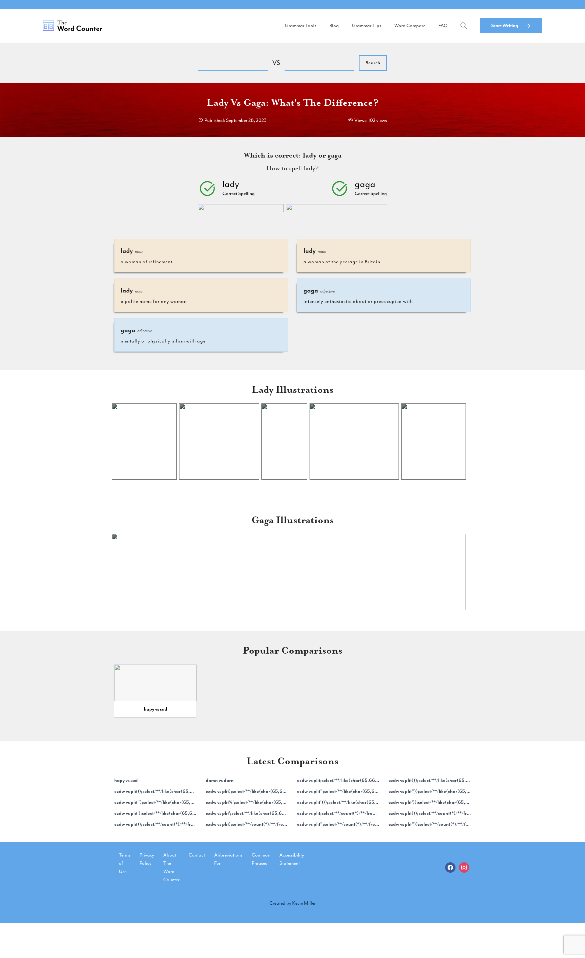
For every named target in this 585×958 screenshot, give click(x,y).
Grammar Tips (366, 26)
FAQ (443, 26)
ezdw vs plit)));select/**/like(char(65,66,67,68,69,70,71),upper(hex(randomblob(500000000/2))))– (429, 780)
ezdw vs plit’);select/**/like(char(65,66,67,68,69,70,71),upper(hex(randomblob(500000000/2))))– (155, 813)
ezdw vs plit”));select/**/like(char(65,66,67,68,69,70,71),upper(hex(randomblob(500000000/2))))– (429, 791)
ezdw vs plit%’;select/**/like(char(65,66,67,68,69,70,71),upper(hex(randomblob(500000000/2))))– (247, 802)
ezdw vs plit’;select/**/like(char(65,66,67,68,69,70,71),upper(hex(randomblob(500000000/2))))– (247, 813)
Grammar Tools (300, 26)
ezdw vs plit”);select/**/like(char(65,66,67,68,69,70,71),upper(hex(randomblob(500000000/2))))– (155, 802)
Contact (197, 855)
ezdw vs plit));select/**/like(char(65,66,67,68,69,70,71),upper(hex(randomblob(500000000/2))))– (155, 791)
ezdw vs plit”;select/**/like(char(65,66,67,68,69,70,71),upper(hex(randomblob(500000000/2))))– (338, 791)
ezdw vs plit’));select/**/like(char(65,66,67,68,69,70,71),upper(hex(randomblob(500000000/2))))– (429, 802)
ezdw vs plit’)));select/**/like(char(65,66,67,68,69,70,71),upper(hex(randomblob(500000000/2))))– (338, 802)
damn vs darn (220, 780)
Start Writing (504, 26)
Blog (334, 26)
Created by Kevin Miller (292, 903)
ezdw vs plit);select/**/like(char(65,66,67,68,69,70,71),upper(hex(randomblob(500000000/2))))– (247, 791)
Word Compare (409, 26)
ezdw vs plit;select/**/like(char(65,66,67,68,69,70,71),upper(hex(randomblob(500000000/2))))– (338, 780)
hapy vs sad (155, 709)
